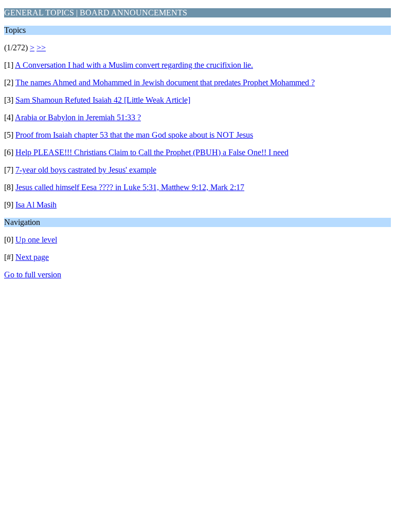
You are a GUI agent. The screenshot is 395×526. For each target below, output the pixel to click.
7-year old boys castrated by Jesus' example (85, 169)
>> (41, 47)
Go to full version (32, 274)
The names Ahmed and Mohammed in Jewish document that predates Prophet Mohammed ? (165, 82)
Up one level (36, 239)
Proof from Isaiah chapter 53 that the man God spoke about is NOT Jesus (134, 134)
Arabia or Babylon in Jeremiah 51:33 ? (78, 117)
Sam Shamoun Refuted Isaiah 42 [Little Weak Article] (102, 100)
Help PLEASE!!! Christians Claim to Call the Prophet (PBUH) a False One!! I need (152, 152)
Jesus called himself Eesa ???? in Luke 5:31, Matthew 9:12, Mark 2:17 (129, 187)
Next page (32, 257)
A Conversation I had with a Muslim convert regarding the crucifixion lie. (134, 65)
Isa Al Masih (36, 204)
